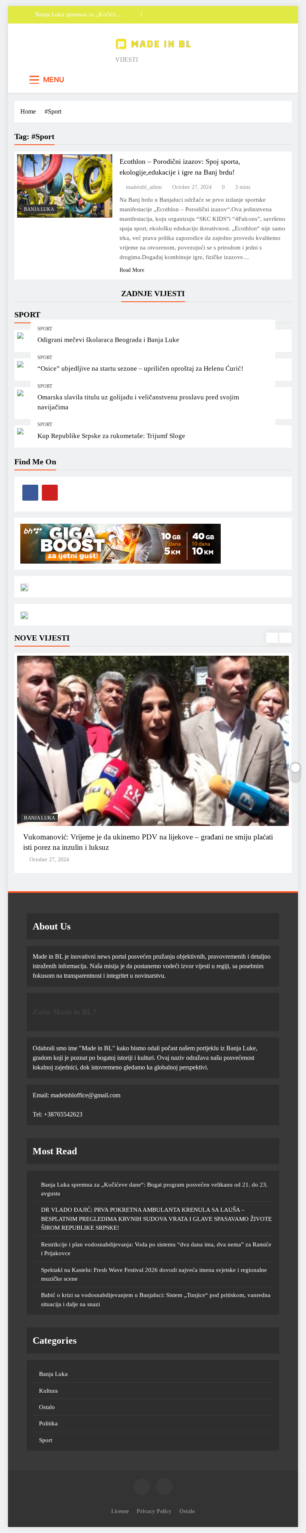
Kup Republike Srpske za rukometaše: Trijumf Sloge (111, 436)
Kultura (48, 1391)
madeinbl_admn (144, 187)
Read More (132, 270)
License (120, 1511)
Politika (48, 1423)
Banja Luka (39, 209)
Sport (44, 329)
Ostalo (47, 1407)
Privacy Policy (154, 1511)
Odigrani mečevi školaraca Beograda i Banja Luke (108, 340)
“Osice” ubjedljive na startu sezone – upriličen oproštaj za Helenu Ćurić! (140, 368)
